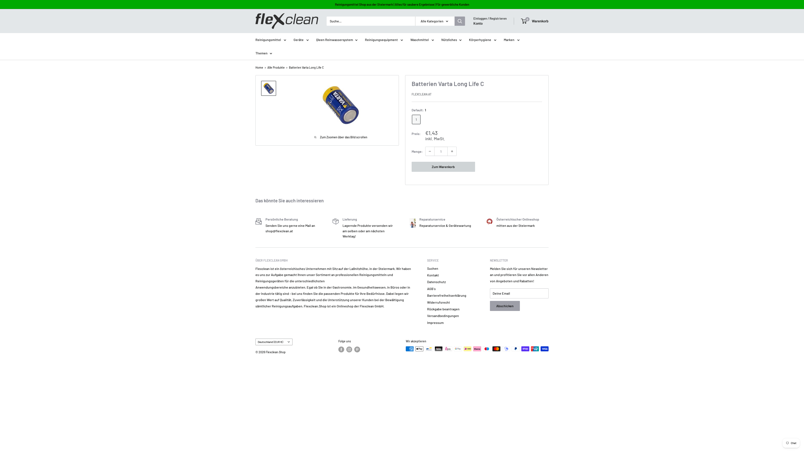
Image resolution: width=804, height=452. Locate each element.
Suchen (432, 268)
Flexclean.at (422, 94)
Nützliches (449, 40)
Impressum (435, 323)
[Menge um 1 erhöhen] (452, 151)
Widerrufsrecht (438, 302)
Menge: (417, 151)
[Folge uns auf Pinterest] (357, 349)
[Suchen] (460, 21)
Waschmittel (419, 40)
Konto (478, 23)
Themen (261, 53)
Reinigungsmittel (268, 40)
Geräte (299, 40)
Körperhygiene (480, 40)
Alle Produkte (276, 67)
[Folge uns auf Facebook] (341, 349)
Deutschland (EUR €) (270, 342)
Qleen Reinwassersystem (334, 40)
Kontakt (433, 275)
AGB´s (431, 289)
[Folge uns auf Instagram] (349, 349)
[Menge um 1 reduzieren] (429, 151)
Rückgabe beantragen (443, 309)
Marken (509, 40)
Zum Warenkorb (443, 167)
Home (259, 67)
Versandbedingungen (443, 316)
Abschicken (505, 306)
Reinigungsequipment (381, 40)
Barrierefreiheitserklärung (446, 295)
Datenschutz (436, 282)
